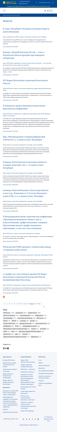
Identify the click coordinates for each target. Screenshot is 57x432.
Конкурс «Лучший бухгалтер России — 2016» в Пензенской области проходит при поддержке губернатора (24, 55)
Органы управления (44, 365)
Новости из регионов (9, 115)
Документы (42, 368)
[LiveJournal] (8, 348)
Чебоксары (37, 255)
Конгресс (32, 320)
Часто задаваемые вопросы (46, 370)
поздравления (39, 315)
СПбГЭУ (17, 37)
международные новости (30, 326)
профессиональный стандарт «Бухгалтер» (14, 336)
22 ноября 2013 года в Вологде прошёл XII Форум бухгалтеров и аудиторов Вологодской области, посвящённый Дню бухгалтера (25, 277)
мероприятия (10, 37)
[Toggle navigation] (4, 10)
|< (4, 304)
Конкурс (5, 256)
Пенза (15, 65)
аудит (16, 334)
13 (27, 304)
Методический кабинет (27, 372)
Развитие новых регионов (10, 412)
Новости (41, 362)
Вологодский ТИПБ (39, 285)
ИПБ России (6, 15)
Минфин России (32, 312)
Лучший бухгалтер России (25, 318)
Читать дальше (7, 46)
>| (44, 306)
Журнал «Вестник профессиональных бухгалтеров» (8, 382)
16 (34, 304)
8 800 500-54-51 (23, 3)
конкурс (24, 63)
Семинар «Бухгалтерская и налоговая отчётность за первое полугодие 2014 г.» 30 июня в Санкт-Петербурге (25, 165)
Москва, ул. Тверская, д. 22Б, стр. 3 (48, 418)
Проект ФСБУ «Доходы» (27, 410)
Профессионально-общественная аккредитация (8, 375)
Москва (5, 320)
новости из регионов (25, 37)
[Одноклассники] (6, 348)
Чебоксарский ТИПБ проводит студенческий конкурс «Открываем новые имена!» (27, 248)
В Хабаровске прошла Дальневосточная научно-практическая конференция (24, 107)
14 (29, 304)
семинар (34, 37)
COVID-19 (5, 409)
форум (36, 88)
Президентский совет (25, 323)
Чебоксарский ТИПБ (46, 255)
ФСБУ (16, 326)
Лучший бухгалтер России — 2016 (36, 63)
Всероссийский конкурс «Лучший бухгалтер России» (9, 364)
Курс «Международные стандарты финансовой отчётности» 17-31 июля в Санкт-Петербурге (24, 138)
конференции (26, 113)
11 (22, 304)
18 (39, 304)
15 (32, 304)
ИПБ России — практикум (28, 369)
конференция (7, 326)
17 (36, 304)
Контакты (41, 380)
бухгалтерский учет (41, 323)
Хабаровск (47, 113)
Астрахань (37, 233)
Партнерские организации (46, 373)
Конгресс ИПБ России (9, 360)
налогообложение (25, 315)
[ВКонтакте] (4, 348)
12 (24, 304)
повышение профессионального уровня (30, 331)
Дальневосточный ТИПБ (37, 113)
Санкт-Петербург (42, 37)
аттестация (43, 328)
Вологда (41, 88)
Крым (12, 331)
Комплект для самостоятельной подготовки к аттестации (28, 397)
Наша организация (14, 15)
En (52, 2)
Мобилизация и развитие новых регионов (15, 328)
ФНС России (40, 318)
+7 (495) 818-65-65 (24, 425)
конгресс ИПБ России (9, 323)
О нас (40, 360)
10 (19, 304)
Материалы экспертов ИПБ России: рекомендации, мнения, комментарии (10, 392)
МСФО (5, 331)
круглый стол (7, 334)
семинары (30, 144)
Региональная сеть (44, 2)
